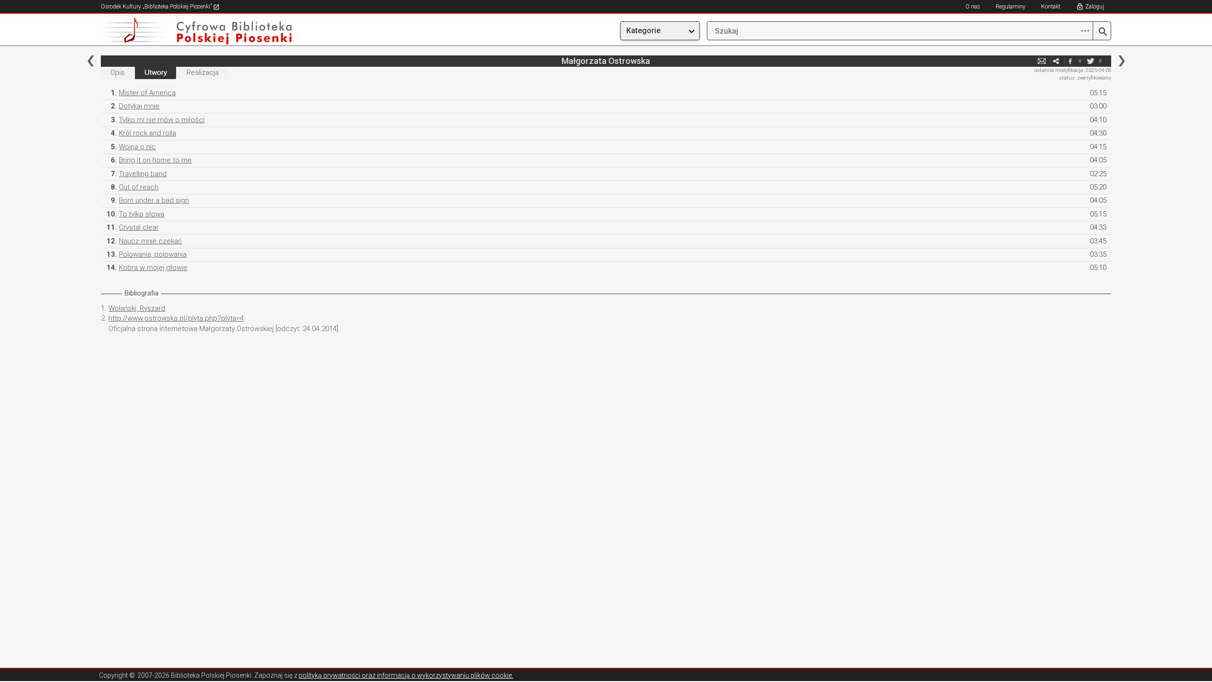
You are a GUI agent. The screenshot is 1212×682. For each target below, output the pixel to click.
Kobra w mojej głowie (153, 267)
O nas (972, 6)
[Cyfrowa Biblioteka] (252, 31)
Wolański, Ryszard (136, 308)
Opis (117, 72)
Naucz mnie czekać (150, 241)
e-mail (1042, 60)
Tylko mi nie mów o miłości (162, 120)
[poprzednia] (91, 60)
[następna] (1121, 60)
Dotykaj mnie (139, 106)
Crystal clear (139, 227)
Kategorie (643, 30)
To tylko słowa (141, 214)
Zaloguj (1094, 6)
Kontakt (1050, 6)
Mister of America (147, 93)
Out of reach (139, 187)
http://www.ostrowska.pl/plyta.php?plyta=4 (176, 318)
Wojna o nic (137, 147)
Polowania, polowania (153, 254)
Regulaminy (1010, 6)
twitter (1091, 60)
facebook (1070, 60)
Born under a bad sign (154, 200)
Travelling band (143, 174)
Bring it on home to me (155, 160)
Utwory (155, 72)
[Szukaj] (1102, 32)
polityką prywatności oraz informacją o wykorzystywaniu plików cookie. (406, 675)
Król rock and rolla (147, 133)
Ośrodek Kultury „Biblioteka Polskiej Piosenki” (157, 6)
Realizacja (203, 72)
